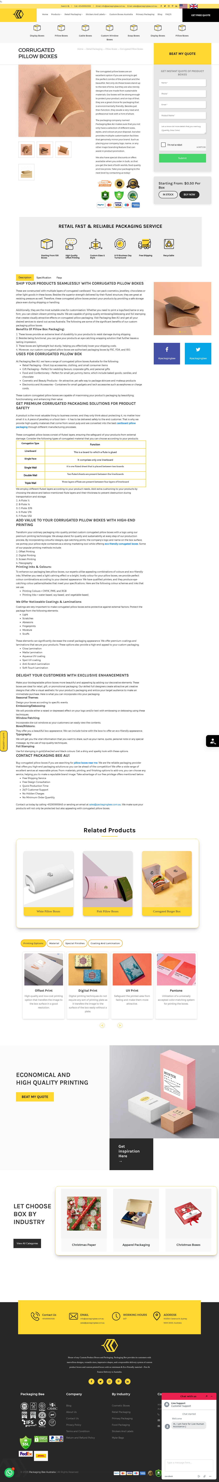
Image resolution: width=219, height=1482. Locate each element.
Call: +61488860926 (82, 6)
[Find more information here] (189, 1436)
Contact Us (72, 1418)
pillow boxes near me (85, 762)
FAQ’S (168, 14)
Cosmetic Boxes (121, 1405)
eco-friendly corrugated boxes (121, 543)
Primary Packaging (145, 14)
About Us (71, 1412)
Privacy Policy (73, 1424)
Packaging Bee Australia (42, 1472)
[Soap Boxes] (109, 28)
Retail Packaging (73, 14)
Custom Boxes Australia (121, 14)
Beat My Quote (182, 54)
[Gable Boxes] (61, 28)
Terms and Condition (78, 1431)
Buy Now (189, 194)
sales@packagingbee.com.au (105, 804)
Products (55, 14)
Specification (44, 277)
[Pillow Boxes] (37, 28)
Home (45, 14)
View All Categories (27, 1243)
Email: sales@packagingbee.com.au (142, 6)
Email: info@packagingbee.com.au (110, 6)
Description (25, 277)
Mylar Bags (118, 1437)
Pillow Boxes (111, 49)
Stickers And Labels (95, 14)
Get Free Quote (200, 15)
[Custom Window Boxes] (85, 28)
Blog (160, 14)
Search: (64, 6)
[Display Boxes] (133, 28)
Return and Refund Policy (80, 1437)
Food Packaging (121, 1424)
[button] (9, 1473)
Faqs (59, 277)
